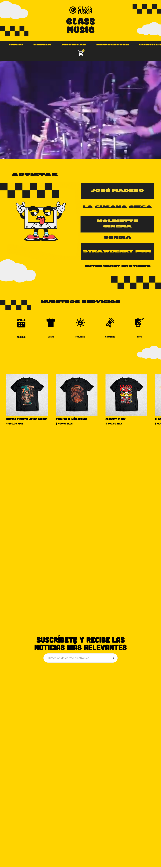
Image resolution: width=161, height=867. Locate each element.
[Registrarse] (113, 658)
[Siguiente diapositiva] (151, 399)
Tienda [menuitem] (42, 45)
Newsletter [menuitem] (112, 45)
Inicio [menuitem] (16, 45)
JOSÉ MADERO (117, 191)
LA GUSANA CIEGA (117, 207)
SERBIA (117, 238)
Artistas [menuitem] (73, 45)
